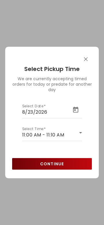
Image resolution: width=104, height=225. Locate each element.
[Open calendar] (76, 110)
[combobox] (52, 134)
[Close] (86, 59)
